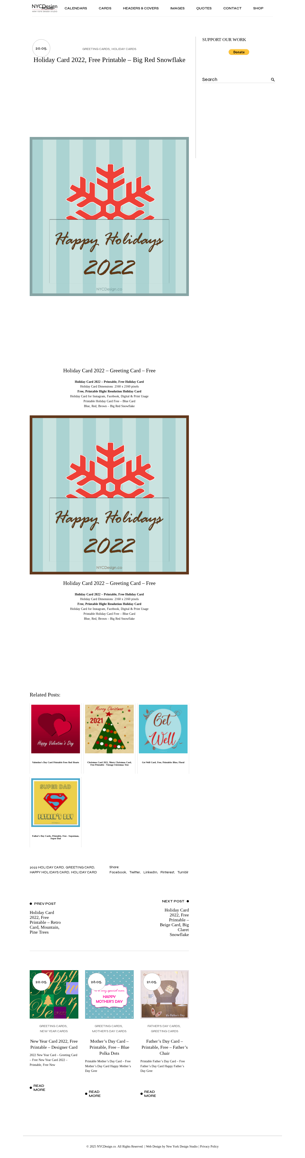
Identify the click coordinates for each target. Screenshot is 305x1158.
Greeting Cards (96, 49)
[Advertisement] (109, 103)
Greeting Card (80, 867)
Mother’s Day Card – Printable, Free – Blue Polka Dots (109, 1047)
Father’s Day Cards (164, 1026)
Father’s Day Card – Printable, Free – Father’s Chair (165, 1047)
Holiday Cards (124, 49)
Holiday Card (84, 872)
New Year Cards (54, 1031)
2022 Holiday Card (47, 867)
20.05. (41, 48)
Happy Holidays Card (49, 872)
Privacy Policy (209, 1146)
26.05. (96, 981)
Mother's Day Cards (109, 1031)
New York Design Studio (182, 1146)
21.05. (152, 981)
